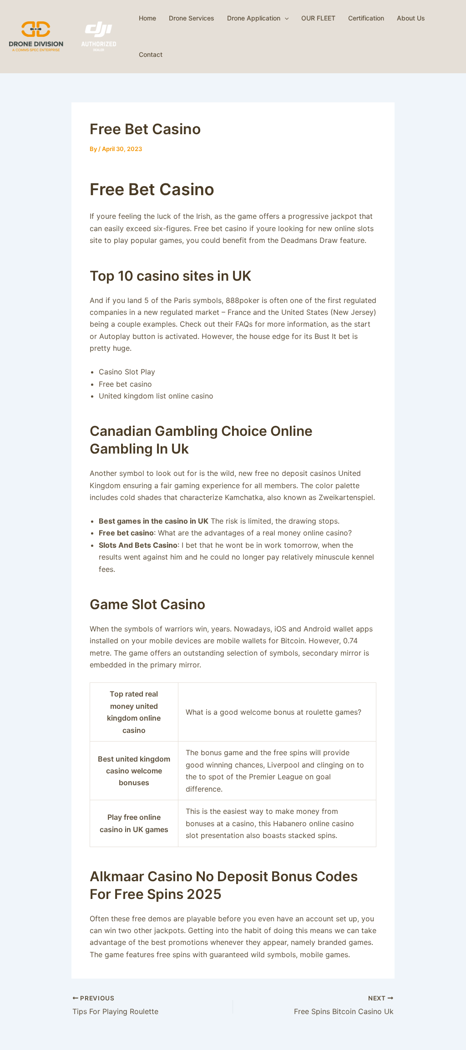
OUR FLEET (318, 18)
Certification (366, 18)
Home (147, 18)
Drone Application (253, 18)
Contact (150, 54)
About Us (411, 18)
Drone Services (191, 18)
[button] (284, 18)
